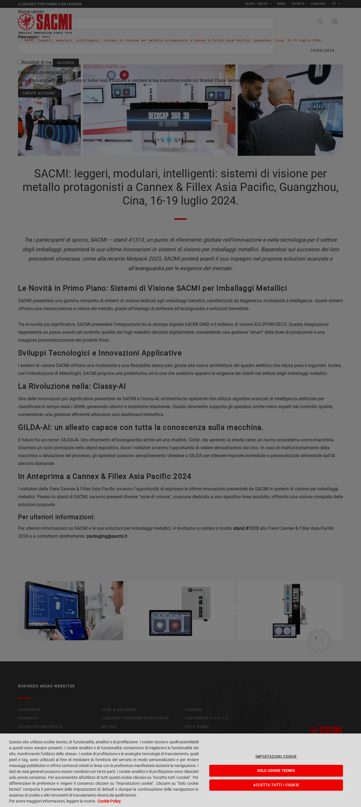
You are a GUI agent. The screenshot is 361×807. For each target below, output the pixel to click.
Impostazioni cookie (276, 757)
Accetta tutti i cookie (276, 785)
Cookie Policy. (110, 801)
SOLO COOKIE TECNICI (276, 770)
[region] (180, 770)
